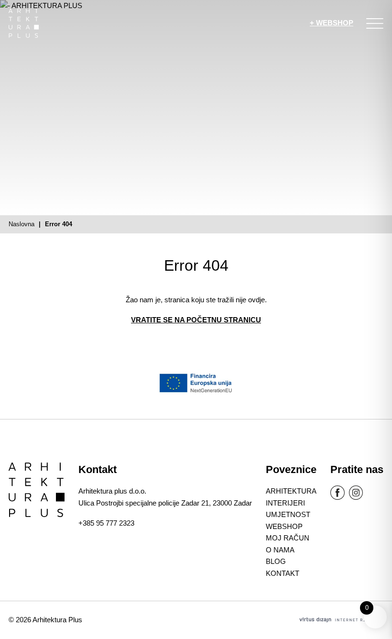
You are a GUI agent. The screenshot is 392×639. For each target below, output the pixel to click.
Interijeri (285, 503)
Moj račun (287, 538)
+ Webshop (331, 23)
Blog (276, 561)
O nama (280, 550)
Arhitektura (291, 491)
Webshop (284, 526)
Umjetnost (288, 514)
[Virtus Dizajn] (341, 620)
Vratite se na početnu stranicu (196, 320)
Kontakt (282, 573)
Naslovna (21, 224)
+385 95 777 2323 (106, 523)
